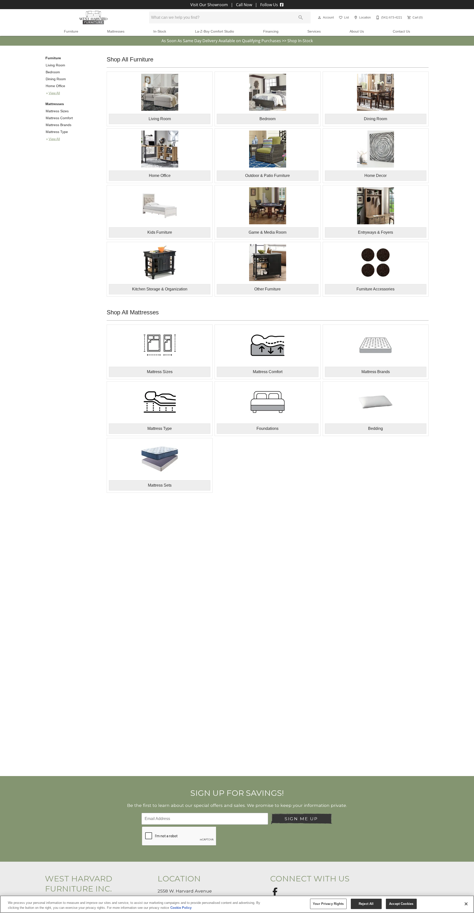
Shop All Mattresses (133, 312)
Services (314, 31)
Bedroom (53, 72)
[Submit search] (301, 17)
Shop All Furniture (130, 59)
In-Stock (159, 31)
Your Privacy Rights (328, 904)
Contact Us (401, 31)
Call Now (244, 4)
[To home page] (93, 17)
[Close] (466, 903)
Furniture (71, 31)
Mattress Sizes (57, 111)
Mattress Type (57, 132)
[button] (319, 17)
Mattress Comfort (59, 118)
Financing (270, 31)
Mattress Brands (58, 125)
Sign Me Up (301, 818)
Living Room (55, 65)
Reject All (366, 904)
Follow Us (269, 4)
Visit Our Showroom (209, 4)
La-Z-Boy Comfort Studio (214, 31)
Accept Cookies (401, 904)
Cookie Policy (181, 908)
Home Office (55, 86)
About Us (357, 31)
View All (54, 93)
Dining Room (56, 79)
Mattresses (115, 31)
